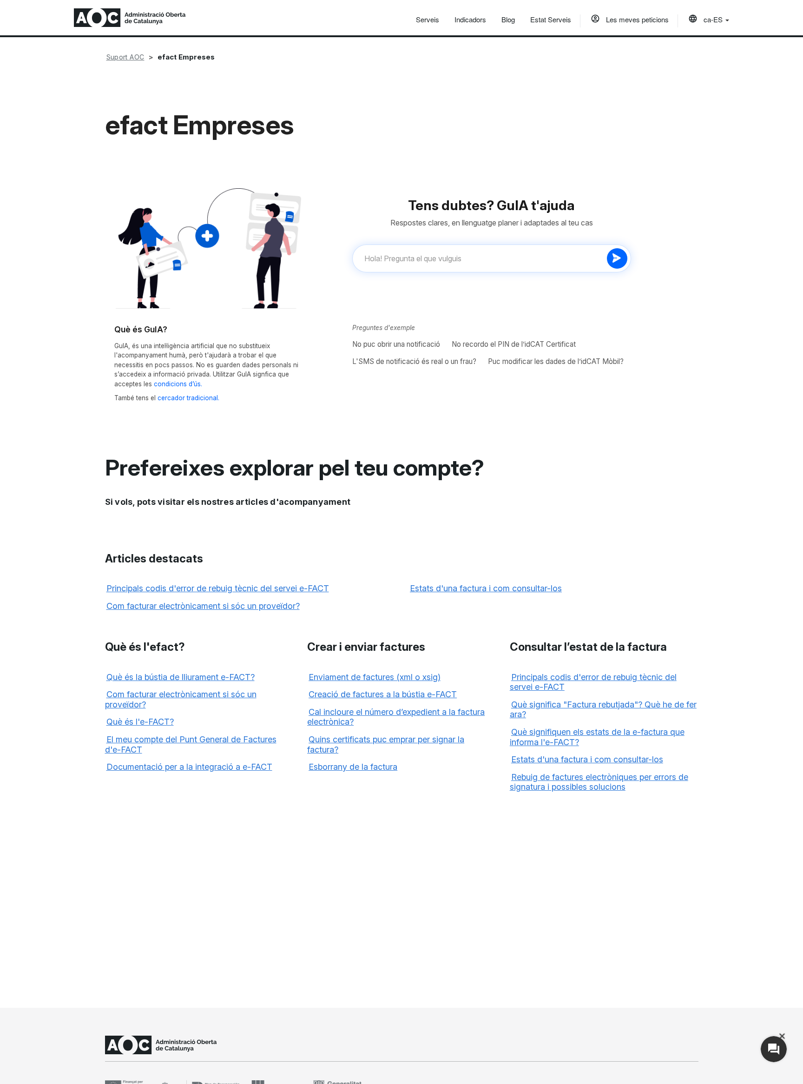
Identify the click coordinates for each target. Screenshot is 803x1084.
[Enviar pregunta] (617, 258)
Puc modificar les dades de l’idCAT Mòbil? (556, 361)
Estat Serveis (550, 19)
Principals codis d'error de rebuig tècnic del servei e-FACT (217, 588)
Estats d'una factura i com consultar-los (486, 588)
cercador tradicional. (188, 398)
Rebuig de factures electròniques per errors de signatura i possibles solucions (599, 782)
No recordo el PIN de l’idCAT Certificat (514, 344)
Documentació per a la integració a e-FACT (189, 767)
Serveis (427, 19)
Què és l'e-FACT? (140, 722)
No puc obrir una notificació (396, 344)
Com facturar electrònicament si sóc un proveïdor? (203, 606)
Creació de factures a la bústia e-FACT (383, 694)
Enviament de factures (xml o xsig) (375, 677)
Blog (508, 19)
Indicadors (470, 19)
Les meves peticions (636, 19)
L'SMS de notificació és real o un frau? (414, 361)
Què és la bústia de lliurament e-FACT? (180, 677)
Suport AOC (125, 57)
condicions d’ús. (178, 384)
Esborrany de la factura (353, 767)
